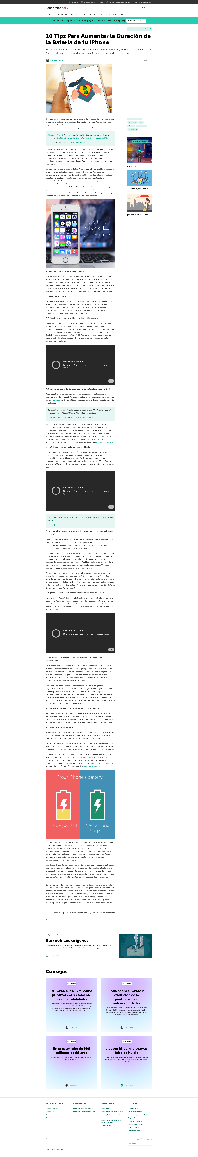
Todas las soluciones (52, 1118)
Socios (65, 1146)
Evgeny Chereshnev (56, 60)
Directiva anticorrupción (96, 1139)
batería (138, 119)
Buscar (150, 29)
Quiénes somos (58, 1146)
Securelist (48, 1149)
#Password (53, 135)
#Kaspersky (79, 138)
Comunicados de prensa (89, 1146)
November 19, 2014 (79, 142)
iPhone (131, 126)
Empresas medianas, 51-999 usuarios (119, 2)
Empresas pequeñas (80, 1103)
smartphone (133, 129)
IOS (141, 122)
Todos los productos (80, 1115)
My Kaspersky (145, 8)
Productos (49, 14)
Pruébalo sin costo (136, 20)
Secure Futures (118, 14)
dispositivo (132, 122)
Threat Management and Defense (139, 1115)
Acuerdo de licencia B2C (110, 1139)
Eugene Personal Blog (57, 1149)
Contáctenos (49, 1146)
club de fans (87, 757)
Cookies (63, 1141)
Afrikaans (92, 149)
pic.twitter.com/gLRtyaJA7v (96, 138)
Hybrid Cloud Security (135, 1121)
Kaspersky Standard (52, 1108)
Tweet (51, 524)
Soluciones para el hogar (55, 1103)
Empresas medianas (107, 1103)
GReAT (111, 763)
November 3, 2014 (85, 417)
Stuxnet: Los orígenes (67, 940)
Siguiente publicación (55, 935)
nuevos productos (92, 766)
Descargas (73, 14)
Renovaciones (62, 14)
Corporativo (132, 1103)
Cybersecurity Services (135, 1111)
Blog (106, 14)
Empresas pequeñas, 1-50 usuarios (93, 2)
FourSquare (57, 400)
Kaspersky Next (105, 1108)
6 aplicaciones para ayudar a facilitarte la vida (137, 189)
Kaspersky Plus (50, 1111)
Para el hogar (74, 2)
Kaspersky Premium (52, 1115)
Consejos (72, 983)
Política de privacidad (82, 1139)
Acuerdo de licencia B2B (53, 1141)
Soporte (83, 14)
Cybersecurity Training (135, 1124)
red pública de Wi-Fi (105, 442)
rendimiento (141, 126)
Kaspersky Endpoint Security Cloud (84, 1111)
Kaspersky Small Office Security (83, 1108)
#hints (61, 135)
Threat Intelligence (134, 1127)
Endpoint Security (133, 1118)
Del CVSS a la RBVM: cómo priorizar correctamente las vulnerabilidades (71, 995)
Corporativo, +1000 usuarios (143, 2)
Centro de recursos (95, 14)
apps (49, 29)
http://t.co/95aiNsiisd (65, 138)
